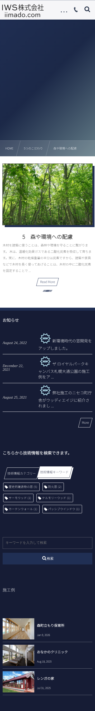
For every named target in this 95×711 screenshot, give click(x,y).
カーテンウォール (23, 509)
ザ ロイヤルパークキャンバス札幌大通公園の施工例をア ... (64, 370)
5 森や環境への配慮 (47, 236)
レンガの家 (45, 678)
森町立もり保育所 (50, 625)
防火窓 (54, 487)
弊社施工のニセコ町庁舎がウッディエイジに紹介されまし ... (65, 399)
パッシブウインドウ (64, 509)
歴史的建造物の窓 (23, 487)
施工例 (9, 590)
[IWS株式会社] (23, 10)
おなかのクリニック (52, 651)
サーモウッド (20, 498)
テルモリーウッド (56, 498)
